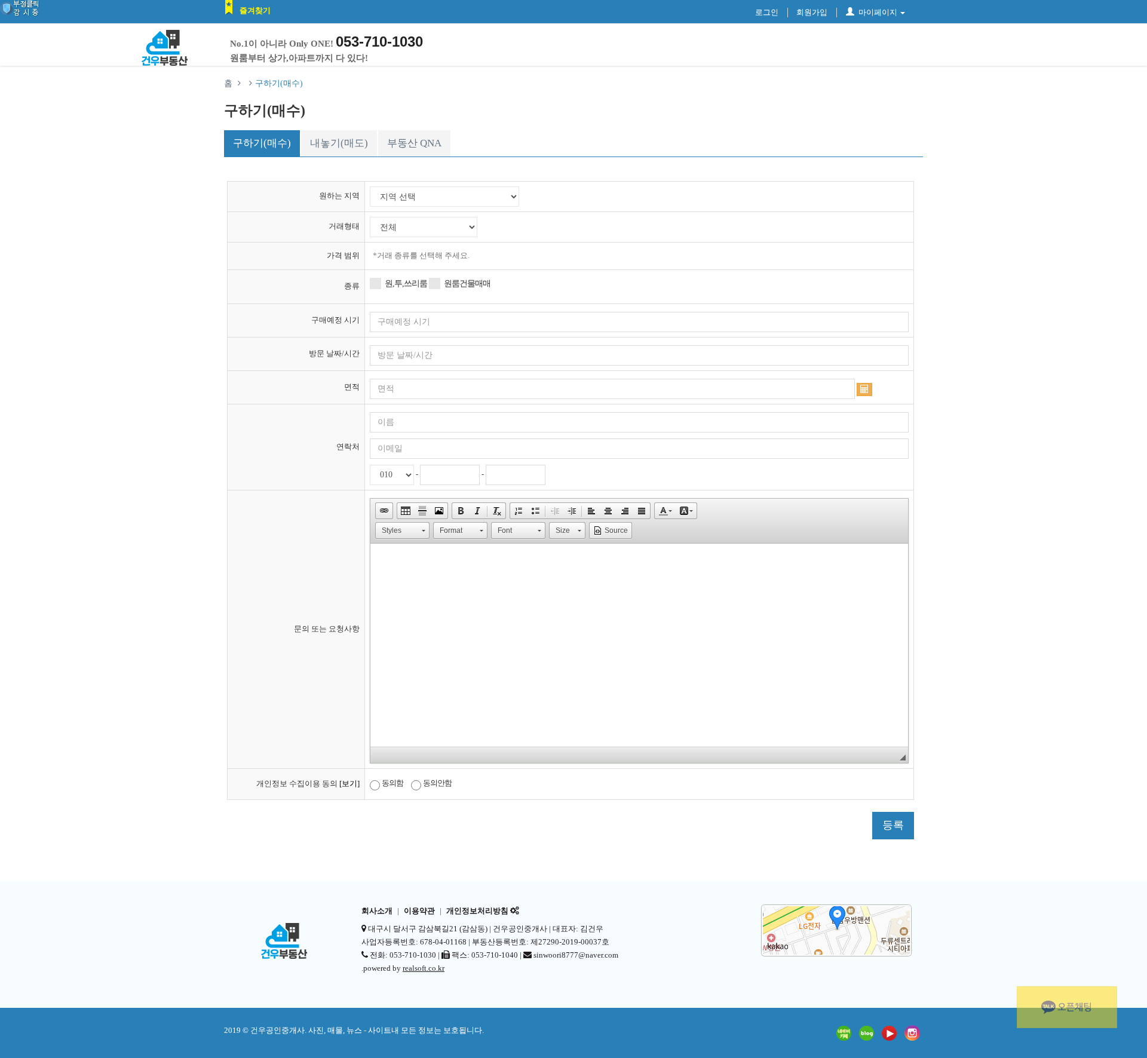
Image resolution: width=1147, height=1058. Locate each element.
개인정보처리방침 (477, 911)
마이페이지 (877, 12)
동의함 (392, 782)
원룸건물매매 (467, 283)
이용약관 (419, 911)
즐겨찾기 (255, 10)
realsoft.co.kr (423, 968)
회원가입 (811, 12)
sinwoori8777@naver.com (575, 954)
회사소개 (376, 911)
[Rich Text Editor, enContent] (639, 645)
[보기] (349, 783)
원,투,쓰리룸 (406, 283)
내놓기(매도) (339, 143)
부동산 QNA (414, 143)
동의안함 (437, 782)
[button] (384, 511)
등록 (893, 825)
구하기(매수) (262, 143)
